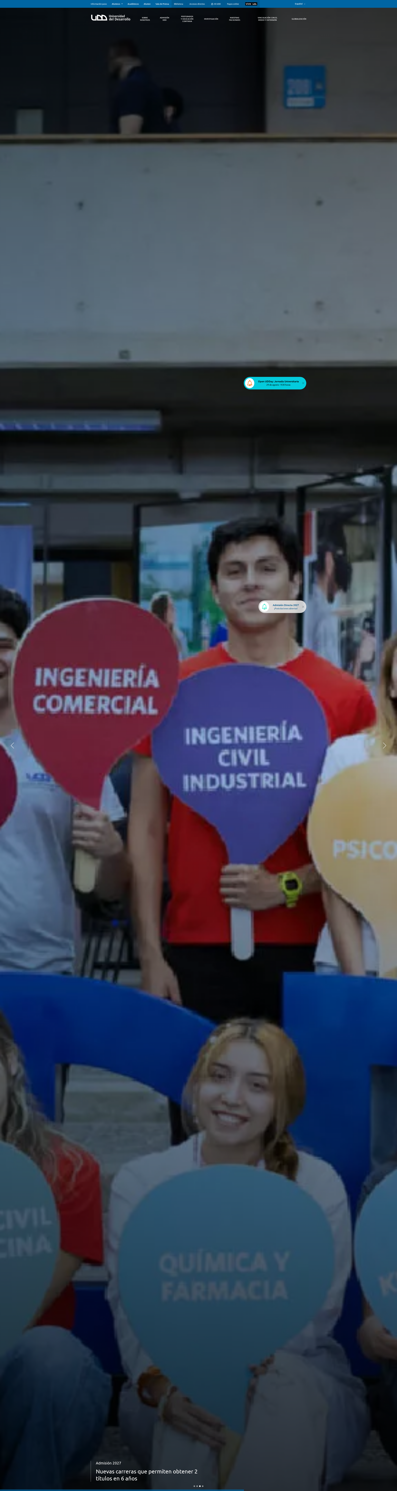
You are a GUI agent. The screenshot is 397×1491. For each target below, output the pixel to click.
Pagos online (233, 3)
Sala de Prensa (162, 3)
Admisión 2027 (108, 1470)
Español (299, 3)
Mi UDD (217, 3)
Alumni (147, 3)
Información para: (99, 4)
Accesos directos (197, 3)
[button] (12, 745)
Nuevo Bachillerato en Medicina (135, 1478)
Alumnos (116, 3)
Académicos (133, 3)
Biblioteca (178, 3)
